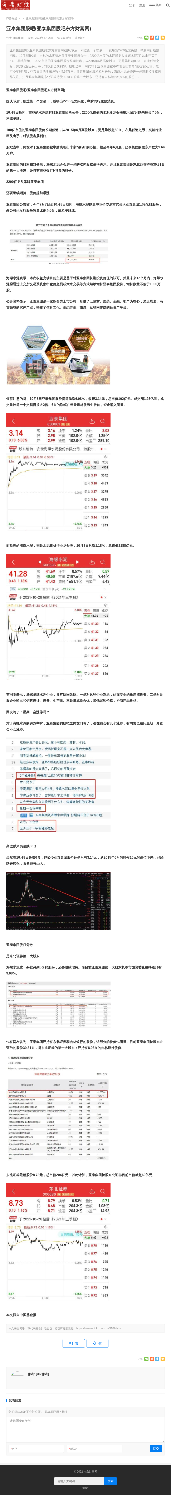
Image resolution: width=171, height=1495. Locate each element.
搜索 (110, 1481)
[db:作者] (19, 37)
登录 (132, 5)
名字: (14, 1448)
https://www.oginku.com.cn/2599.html (99, 1328)
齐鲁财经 (11, 18)
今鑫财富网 (90, 1471)
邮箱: (73, 1448)
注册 (142, 5)
